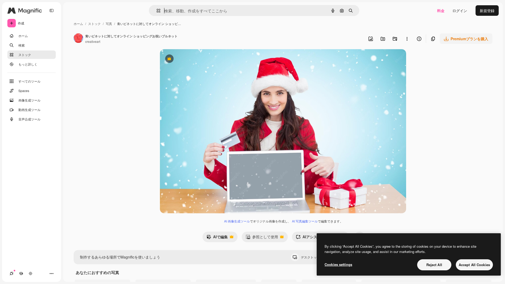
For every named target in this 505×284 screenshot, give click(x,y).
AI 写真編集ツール (305, 221)
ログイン (459, 10)
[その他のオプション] (407, 38)
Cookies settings (338, 264)
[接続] (11, 273)
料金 (441, 10)
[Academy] (21, 273)
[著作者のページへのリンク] (78, 38)
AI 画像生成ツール (237, 221)
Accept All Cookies (474, 264)
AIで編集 (217, 238)
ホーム (78, 23)
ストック (94, 23)
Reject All (434, 264)
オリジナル (196, 59)
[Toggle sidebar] (51, 10)
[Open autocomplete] (156, 11)
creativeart (92, 41)
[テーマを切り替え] (30, 273)
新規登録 (487, 10)
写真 (109, 23)
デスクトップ (315, 257)
